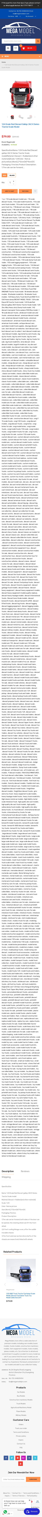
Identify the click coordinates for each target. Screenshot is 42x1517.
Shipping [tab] (6, 1177)
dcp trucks (14, 479)
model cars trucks (16, 931)
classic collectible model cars (27, 374)
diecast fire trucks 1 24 (10, 577)
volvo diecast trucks (9, 1137)
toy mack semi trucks (31, 1079)
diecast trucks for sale (25, 752)
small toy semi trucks (19, 1063)
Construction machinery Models (21, 1400)
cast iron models (33, 355)
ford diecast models (23, 778)
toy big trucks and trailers (25, 1069)
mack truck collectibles (24, 855)
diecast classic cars (13, 535)
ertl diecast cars (17, 770)
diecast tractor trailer (10, 736)
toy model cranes (8, 1085)
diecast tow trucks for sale (20, 725)
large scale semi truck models (12, 847)
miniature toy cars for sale (26, 910)
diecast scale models (28, 707)
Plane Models (21, 1411)
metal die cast (30, 870)
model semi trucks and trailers (18, 955)
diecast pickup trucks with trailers (24, 696)
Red (4, 175)
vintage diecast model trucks (22, 1130)
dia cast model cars (15, 482)
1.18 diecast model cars (25, 281)
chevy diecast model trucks (12, 371)
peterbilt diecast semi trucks (18, 1000)
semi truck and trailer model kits (27, 1056)
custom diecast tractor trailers (13, 456)
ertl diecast (6, 770)
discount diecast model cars (22, 762)
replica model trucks (9, 1021)
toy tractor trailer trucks (17, 1111)
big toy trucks (21, 339)
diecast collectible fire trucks (20, 537)
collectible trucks (26, 413)
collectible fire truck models (17, 397)
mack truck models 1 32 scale (23, 860)
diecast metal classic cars (15, 619)
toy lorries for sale (8, 1079)
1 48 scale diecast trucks (16, 249)
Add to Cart (9, 191)
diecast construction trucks (16, 559)
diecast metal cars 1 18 (14, 617)
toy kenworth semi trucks (29, 1077)
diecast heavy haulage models (13, 596)
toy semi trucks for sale (14, 1108)
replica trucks (34, 1021)
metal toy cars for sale (10, 884)
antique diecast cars (26, 323)
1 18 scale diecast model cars (27, 212)
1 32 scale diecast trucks (16, 241)
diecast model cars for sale (19, 648)
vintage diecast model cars (15, 1127)
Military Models (21, 1415)
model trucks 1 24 (13, 971)
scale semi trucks (28, 1050)
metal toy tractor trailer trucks (13, 886)
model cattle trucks (31, 931)
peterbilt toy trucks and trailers (18, 1008)
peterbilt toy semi (22, 1005)
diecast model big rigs (24, 635)
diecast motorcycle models (21, 688)
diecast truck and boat (10, 744)
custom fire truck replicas (16, 458)
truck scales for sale (21, 1122)
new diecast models (31, 979)
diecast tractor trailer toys (28, 736)
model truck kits (16, 963)
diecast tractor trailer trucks (12, 738)
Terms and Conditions (21, 1432)
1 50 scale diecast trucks (11, 260)
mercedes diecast (17, 870)
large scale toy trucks (32, 847)
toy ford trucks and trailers (30, 1074)
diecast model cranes (18, 651)
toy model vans (30, 1090)
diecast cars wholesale (10, 530)
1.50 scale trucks (13, 289)
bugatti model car (20, 344)
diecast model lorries (17, 659)
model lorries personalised (17, 945)
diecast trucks (35, 749)
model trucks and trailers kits (12, 974)
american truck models (10, 323)
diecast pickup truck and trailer (18, 693)
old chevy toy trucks (9, 982)
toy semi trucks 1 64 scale (20, 1103)
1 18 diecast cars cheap (21, 207)
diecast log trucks (18, 604)
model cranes (34, 937)
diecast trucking (23, 749)
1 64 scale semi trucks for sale (19, 276)
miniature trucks (26, 913)
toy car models (19, 1071)
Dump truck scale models (28, 767)
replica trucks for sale (9, 1024)
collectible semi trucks (31, 405)
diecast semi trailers (19, 709)
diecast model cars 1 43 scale (24, 643)
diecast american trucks (17, 500)
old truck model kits (29, 984)
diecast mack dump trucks (17, 611)
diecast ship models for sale (27, 717)
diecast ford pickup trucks (23, 582)
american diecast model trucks (17, 318)
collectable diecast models (20, 387)
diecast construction (32, 540)
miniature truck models (10, 913)
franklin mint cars (33, 783)
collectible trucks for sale (11, 416)
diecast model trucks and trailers (26, 678)
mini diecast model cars (16, 894)
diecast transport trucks (28, 741)
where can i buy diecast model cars (27, 1143)
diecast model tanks (9, 670)
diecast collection (17, 540)
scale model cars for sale (16, 1032)
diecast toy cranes (18, 728)
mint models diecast (29, 918)
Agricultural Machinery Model (21, 1408)
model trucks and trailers (30, 971)
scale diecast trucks (14, 1026)
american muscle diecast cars (25, 321)
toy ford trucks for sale (10, 1077)
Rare (17, 1016)
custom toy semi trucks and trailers (20, 474)
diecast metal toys (14, 627)
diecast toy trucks (14, 730)
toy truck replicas (11, 1114)
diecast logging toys (9, 609)
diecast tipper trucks (26, 722)
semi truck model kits (9, 1058)
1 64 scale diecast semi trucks (28, 270)
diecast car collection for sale (23, 511)
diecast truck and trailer (28, 744)
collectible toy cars (9, 408)
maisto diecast (27, 865)
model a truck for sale (20, 921)
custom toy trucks (17, 477)
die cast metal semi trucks (24, 487)
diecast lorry (21, 609)
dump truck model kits (10, 767)
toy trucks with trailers (14, 1116)
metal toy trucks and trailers (12, 889)
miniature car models (13, 897)
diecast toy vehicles (15, 733)
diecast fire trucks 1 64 (28, 577)
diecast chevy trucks (9, 532)
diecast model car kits (23, 638)
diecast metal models (18, 622)
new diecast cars (17, 979)
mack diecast (22, 849)
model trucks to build (9, 976)
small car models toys (26, 1061)
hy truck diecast (18, 810)
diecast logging (31, 604)
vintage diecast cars (14, 1124)
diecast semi (6, 709)
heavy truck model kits (31, 796)
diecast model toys (26, 672)
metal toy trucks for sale (20, 892)
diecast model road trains (26, 664)
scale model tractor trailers (23, 1042)
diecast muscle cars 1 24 (21, 691)
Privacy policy (21, 1436)
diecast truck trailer (27, 746)
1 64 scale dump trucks (10, 273)
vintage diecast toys (21, 1132)
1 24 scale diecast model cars (21, 223)
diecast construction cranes (12, 543)
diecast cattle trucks (27, 530)
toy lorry (19, 1079)
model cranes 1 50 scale (10, 939)
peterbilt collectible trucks (23, 995)
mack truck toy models (24, 863)
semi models (10, 1056)
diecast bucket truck (30, 506)
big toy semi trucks (19, 337)
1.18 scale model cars (18, 284)
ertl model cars (29, 770)
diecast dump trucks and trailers (13, 569)
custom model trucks (30, 466)
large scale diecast (31, 839)
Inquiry (21, 1440)
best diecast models (9, 334)
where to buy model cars (25, 1151)
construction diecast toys (23, 419)
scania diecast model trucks (20, 1053)
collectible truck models (10, 413)
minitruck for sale (14, 918)
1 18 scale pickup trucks (31, 215)
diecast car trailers (8, 519)
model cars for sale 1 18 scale (24, 929)
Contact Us (21, 1444)
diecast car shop (15, 516)
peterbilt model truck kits (22, 1003)
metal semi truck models (11, 881)
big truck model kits (13, 342)
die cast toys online (31, 493)
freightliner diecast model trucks (14, 789)
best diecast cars (32, 329)
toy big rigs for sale (8, 1069)
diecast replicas (18, 704)
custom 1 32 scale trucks (26, 434)
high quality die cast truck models (14, 804)
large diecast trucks (9, 836)
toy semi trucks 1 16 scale (20, 1100)
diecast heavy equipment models (27, 590)
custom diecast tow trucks (30, 453)
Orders (21, 1424)
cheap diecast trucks (15, 368)
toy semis (27, 1108)
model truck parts (8, 968)
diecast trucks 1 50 (9, 752)
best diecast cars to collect (12, 331)
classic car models (9, 374)
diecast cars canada (20, 524)
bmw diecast (25, 342)
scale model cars (14, 1029)
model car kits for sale (14, 926)
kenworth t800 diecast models (18, 826)
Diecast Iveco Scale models (17, 598)
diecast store (32, 720)
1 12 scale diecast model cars (16, 199)
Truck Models (21, 1404)
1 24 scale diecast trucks (30, 226)
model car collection (14, 923)
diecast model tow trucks (26, 670)
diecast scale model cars (11, 707)
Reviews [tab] (25, 1171)
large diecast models (9, 833)
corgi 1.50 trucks (20, 421)
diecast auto (31, 500)
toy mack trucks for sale (10, 1082)
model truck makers (28, 966)
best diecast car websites (15, 329)
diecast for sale (7, 582)
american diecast (13, 315)
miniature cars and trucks (11, 900)
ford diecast (28, 775)
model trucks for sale (31, 974)
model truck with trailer (24, 968)
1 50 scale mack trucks (21, 265)
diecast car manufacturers (24, 514)
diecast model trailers (21, 675)
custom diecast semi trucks (18, 450)
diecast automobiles (9, 503)
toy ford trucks (13, 1074)
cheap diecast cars (15, 363)
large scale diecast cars (10, 841)
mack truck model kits (26, 857)
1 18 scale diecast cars (20, 210)
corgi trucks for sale (9, 434)
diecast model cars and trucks (13, 646)
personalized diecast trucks (17, 992)
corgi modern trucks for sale (17, 432)
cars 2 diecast (12, 350)
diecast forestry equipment (21, 585)
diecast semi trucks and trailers (22, 715)
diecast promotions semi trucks (28, 699)
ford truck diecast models (18, 781)
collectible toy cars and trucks (28, 408)
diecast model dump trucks (24, 656)
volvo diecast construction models (25, 1135)
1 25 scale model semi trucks (22, 233)
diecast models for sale (10, 685)
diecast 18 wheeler (31, 495)
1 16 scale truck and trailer (25, 204)
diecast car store (28, 516)
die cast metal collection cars (20, 485)
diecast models (31, 683)
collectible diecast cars (14, 389)
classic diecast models (10, 376)
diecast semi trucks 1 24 (16, 712)
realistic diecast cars (15, 1019)
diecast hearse (23, 588)
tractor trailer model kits (17, 1119)
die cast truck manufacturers (12, 495)
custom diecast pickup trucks (12, 448)
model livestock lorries (28, 939)
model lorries (6, 942)
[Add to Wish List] (35, 191)
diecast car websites (23, 519)
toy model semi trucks (23, 1085)
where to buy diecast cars (20, 1148)
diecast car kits (7, 514)
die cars (26, 482)
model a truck (7, 921)
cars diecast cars (25, 350)
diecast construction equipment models (25, 545)
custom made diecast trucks (24, 461)
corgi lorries (27, 424)
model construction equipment (13, 934)
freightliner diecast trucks (23, 791)
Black (12, 175)
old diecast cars (23, 982)
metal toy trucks (31, 886)
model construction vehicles (17, 937)
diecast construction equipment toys (16, 548)
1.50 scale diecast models (16, 286)
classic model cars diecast (11, 379)
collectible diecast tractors (12, 395)
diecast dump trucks (30, 567)
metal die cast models (10, 873)
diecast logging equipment (11, 606)
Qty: (3, 182)
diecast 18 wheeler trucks (11, 498)
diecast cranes (23, 561)
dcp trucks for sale (25, 479)
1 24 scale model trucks (10, 228)
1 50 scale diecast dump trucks (29, 257)
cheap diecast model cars (15, 366)
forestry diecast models (17, 783)
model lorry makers (26, 947)
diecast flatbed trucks (30, 580)
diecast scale (30, 704)
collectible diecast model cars (22, 392)
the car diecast (17, 1066)
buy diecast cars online (20, 347)
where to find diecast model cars (13, 1156)
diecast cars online (15, 527)
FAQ (21, 1448)
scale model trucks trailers (11, 1050)
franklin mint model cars (30, 786)
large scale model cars (10, 844)
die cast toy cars (17, 493)
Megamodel (11, 142)
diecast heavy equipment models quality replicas (19, 593)
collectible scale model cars (12, 405)
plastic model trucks (18, 1013)
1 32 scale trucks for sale (16, 244)
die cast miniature (21, 490)
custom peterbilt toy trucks (12, 469)
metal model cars (16, 876)
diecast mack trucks (21, 614)
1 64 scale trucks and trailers (17, 278)
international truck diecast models (14, 815)
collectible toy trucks (30, 411)
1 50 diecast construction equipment (25, 252)
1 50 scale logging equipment (17, 263)
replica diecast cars (31, 1019)
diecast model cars (25, 641)
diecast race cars (26, 701)
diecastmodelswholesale (21, 759)
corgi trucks (33, 432)
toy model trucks (15, 1087)
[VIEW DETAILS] (22, 1299)
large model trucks (24, 836)
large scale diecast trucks (29, 841)
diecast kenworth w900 (23, 601)
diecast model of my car (20, 662)
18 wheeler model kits (16, 294)
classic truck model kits (30, 379)
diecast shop (6, 720)
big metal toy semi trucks (27, 334)
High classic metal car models (12, 799)
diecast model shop (29, 667)
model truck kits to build (11, 966)
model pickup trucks (16, 950)
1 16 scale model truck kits (22, 202)
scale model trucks (8, 1048)
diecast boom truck (14, 506)
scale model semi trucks (26, 1040)
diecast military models (10, 630)
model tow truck (19, 958)
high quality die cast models (28, 802)
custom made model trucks (12, 463)
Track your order (21, 1428)
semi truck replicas (25, 1058)
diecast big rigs (23, 503)
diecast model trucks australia (13, 680)
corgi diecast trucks (15, 424)
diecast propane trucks (10, 701)
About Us (6, 1493)
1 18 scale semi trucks (9, 218)
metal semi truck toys (29, 881)
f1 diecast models (14, 773)
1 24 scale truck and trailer (17, 231)
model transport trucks (19, 960)
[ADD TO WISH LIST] (27, 1299)
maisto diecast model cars (21, 868)
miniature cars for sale (20, 902)
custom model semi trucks (11, 466)
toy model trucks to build (15, 1090)
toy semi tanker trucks (24, 1098)
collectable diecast (18, 384)
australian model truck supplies (13, 326)
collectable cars (23, 381)
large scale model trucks (27, 844)
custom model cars (30, 463)
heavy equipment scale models (25, 794)
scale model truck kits (28, 1045)
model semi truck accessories (19, 952)
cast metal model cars (27, 358)
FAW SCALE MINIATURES (30, 773)
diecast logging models (30, 606)
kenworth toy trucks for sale (12, 831)
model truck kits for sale (31, 963)
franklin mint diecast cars (11, 786)
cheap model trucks (31, 368)
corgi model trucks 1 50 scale (17, 429)
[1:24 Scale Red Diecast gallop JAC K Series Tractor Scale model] (12, 117)
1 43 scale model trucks (14, 247)
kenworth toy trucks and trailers (22, 828)
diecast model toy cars (10, 672)
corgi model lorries (19, 426)
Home (4, 62)
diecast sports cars (19, 720)
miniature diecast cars (14, 905)
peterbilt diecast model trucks (13, 997)
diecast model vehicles (16, 683)
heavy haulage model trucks (12, 796)
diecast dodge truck (14, 567)
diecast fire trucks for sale (11, 580)
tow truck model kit (31, 1066)
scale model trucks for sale (26, 1048)
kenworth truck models (31, 831)
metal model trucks (30, 878)
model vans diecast (25, 976)
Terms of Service (18, 1496)
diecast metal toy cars (16, 625)
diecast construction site (17, 553)
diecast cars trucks (30, 527)
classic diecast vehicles (27, 376)
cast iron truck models (10, 358)
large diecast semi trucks (27, 833)
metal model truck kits (14, 878)
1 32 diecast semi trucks (27, 236)
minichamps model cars (20, 915)
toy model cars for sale (28, 1082)
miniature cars (27, 897)
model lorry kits (12, 947)
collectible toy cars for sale (11, 411)
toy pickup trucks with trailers (29, 1095)
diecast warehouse (14, 757)
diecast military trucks (15, 633)
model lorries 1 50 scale (20, 942)
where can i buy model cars (12, 1145)
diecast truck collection (10, 746)
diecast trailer (13, 741)
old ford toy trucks (14, 984)
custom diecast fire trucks (17, 440)
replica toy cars (23, 1021)
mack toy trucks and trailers (24, 852)
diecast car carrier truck (25, 508)
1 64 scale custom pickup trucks (19, 268)
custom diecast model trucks (21, 442)
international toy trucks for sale (19, 812)
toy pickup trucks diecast (27, 1093)
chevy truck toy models (31, 371)
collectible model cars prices (26, 403)
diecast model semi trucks (11, 667)
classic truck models (9, 381)
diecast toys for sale (31, 733)
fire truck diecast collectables (12, 775)
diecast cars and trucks (14, 522)
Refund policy (32, 1496)
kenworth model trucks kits (12, 823)
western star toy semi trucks (18, 1140)
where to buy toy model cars (27, 1153)
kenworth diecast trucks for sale (25, 820)
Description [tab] (8, 1171)
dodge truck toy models (26, 765)
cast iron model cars (19, 355)
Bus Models (21, 1396)
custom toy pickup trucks (16, 471)
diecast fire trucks (33, 574)
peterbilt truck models (24, 1011)
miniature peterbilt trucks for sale (19, 908)
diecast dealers (19, 564)
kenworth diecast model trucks (19, 818)
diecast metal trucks (30, 627)
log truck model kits (9, 849)
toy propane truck (8, 1098)
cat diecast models (18, 360)
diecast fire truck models (17, 574)
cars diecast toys (22, 352)
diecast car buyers (8, 508)
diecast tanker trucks (9, 722)
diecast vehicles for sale (17, 754)
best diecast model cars (31, 331)
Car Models (21, 1392)
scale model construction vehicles (23, 1037)
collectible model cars (21, 400)
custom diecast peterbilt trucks (25, 445)
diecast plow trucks (9, 699)
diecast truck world (9, 749)
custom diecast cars (9, 437)
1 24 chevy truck (24, 218)
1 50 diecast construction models (14, 255)
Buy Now (25, 191)
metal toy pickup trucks (28, 884)
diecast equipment (15, 572)
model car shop (28, 926)
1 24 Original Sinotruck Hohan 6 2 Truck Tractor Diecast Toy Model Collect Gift (21, 220)
